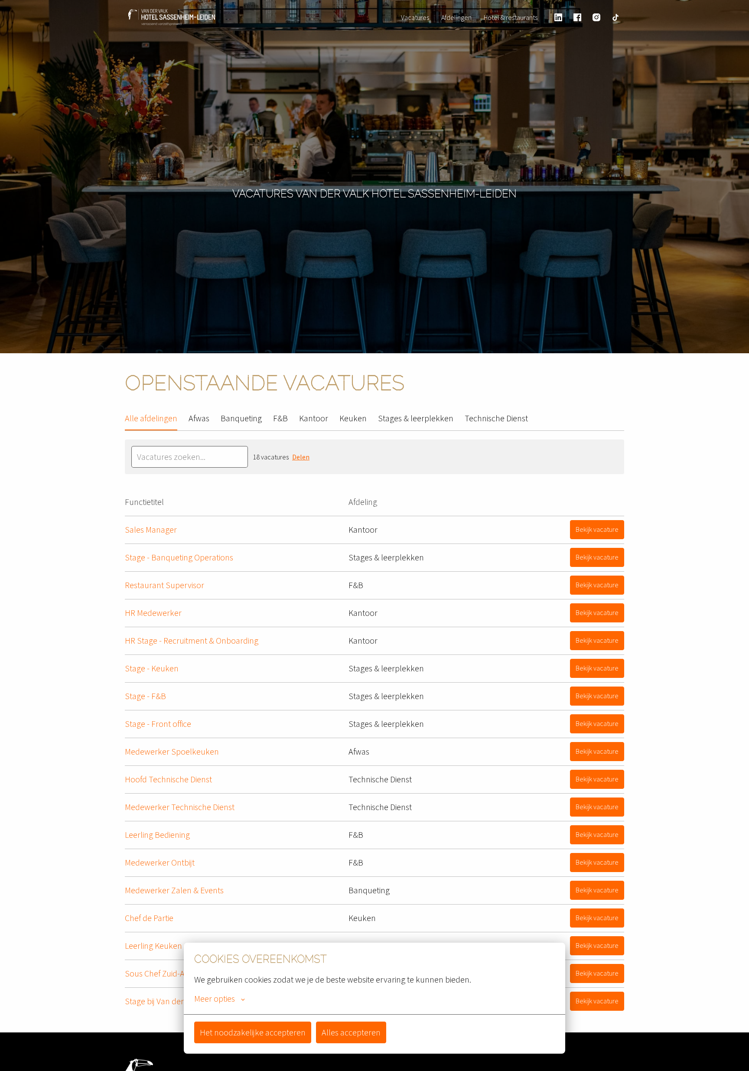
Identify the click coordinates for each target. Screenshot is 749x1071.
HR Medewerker (153, 612)
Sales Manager (151, 529)
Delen (300, 456)
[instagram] (596, 17)
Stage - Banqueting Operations (179, 557)
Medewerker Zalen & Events (174, 890)
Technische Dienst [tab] (496, 418)
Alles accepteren (351, 1032)
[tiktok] (615, 17)
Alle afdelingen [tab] (151, 418)
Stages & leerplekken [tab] (415, 418)
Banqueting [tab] (241, 418)
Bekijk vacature (597, 529)
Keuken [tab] (353, 418)
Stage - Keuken (152, 668)
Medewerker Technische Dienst (179, 806)
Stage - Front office (158, 723)
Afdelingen (456, 17)
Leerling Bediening (157, 834)
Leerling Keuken (153, 945)
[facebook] (577, 17)
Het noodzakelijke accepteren (253, 1032)
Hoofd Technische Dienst (168, 779)
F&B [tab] (280, 418)
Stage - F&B (145, 695)
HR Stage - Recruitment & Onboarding (191, 640)
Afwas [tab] (199, 418)
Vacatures (415, 17)
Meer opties (214, 998)
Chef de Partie (149, 917)
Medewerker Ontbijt (160, 862)
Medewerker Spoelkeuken (172, 751)
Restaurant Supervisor (164, 584)
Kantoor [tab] (313, 418)
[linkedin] (558, 17)
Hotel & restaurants (510, 17)
